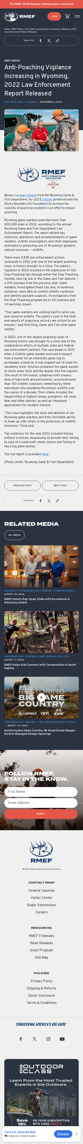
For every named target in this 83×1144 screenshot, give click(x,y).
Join (54, 16)
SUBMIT (41, 814)
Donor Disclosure (41, 996)
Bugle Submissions (41, 905)
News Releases (41, 943)
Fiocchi (47, 200)
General (31, 102)
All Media (14, 535)
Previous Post (22, 485)
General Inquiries (42, 891)
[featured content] (41, 1096)
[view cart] (67, 16)
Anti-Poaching (13, 102)
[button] (40, 40)
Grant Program (41, 950)
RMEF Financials (41, 936)
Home (7, 29)
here (45, 454)
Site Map (41, 958)
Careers (42, 912)
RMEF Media (17, 29)
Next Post (60, 485)
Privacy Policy (42, 981)
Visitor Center (42, 898)
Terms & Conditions (42, 1003)
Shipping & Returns (41, 988)
